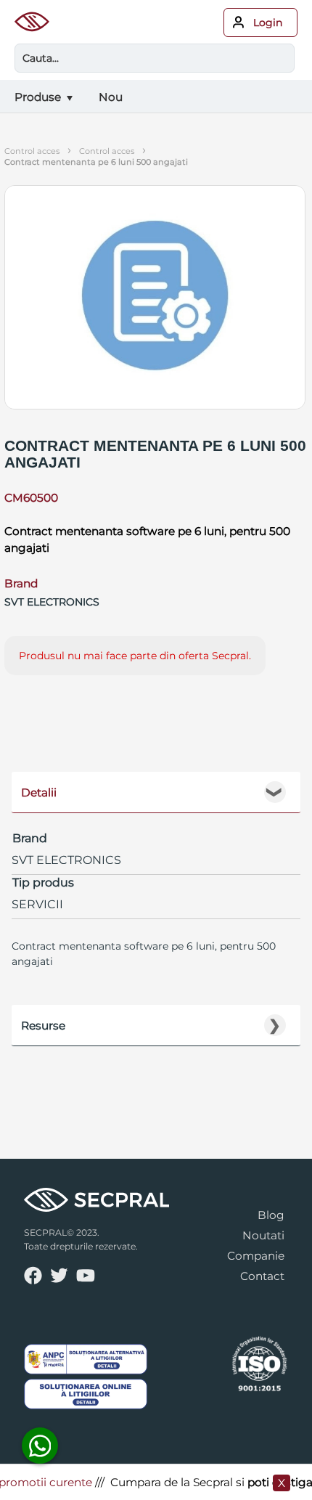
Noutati (263, 1235)
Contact (262, 1276)
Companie (255, 1256)
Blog (271, 1215)
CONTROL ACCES (106, 151)
